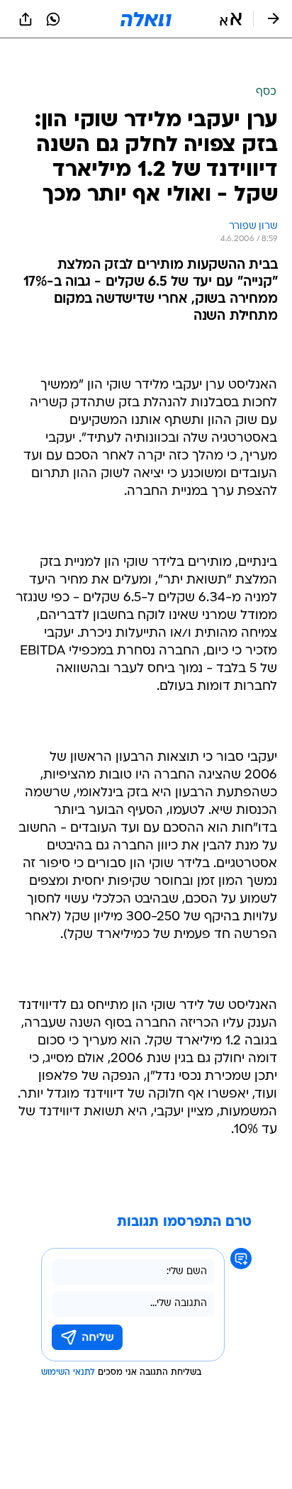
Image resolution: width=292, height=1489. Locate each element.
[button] (231, 19)
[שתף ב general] (25, 19)
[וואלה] (146, 19)
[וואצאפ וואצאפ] (53, 19)
